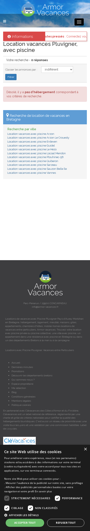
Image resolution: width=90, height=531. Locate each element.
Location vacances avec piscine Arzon (30, 133)
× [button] (85, 449)
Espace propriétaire (22, 383)
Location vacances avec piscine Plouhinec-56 (35, 157)
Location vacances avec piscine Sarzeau (32, 164)
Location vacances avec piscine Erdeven (32, 141)
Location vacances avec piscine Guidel (31, 145)
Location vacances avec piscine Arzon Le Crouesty (38, 137)
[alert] (45, 488)
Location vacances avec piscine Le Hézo (32, 149)
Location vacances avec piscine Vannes (31, 172)
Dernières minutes (22, 367)
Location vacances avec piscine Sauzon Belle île (37, 168)
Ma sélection (19, 388)
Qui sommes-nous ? (23, 379)
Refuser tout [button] (66, 523)
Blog (14, 392)
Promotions (18, 371)
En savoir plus (43, 491)
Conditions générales (23, 396)
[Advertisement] (45, 221)
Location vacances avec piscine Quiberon (32, 161)
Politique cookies (21, 405)
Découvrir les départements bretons (32, 375)
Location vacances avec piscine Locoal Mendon (36, 153)
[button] (45, 515)
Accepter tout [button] (25, 523)
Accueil (16, 362)
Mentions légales (21, 400)
